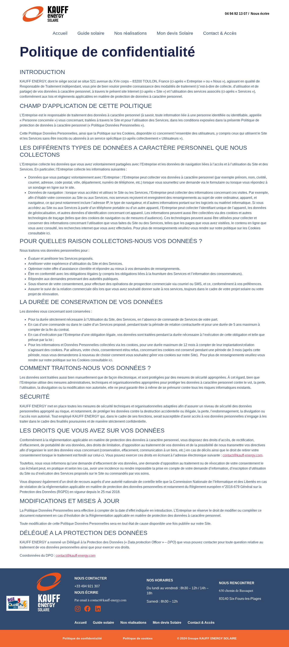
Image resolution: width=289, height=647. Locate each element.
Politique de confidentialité (82, 638)
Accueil (60, 33)
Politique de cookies (138, 638)
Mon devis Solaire (175, 33)
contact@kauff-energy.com (242, 455)
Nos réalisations (130, 33)
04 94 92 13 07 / (238, 13)
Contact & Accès (220, 33)
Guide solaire (90, 33)
